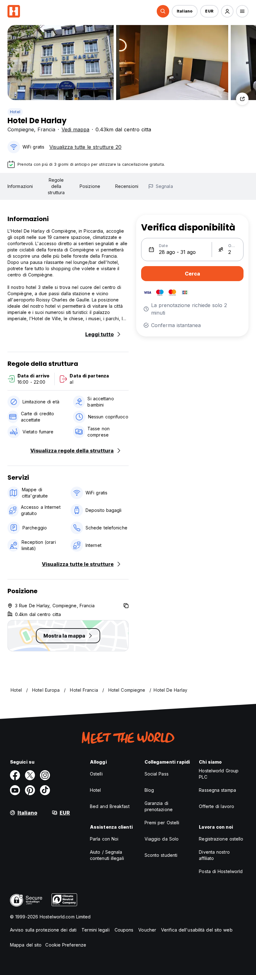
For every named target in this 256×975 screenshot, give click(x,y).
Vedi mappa (75, 129)
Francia (46, 129)
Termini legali (95, 929)
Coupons (124, 929)
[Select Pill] (163, 11)
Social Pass (157, 773)
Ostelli (96, 773)
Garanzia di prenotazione (159, 806)
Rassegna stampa (217, 790)
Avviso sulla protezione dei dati (43, 929)
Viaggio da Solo (162, 838)
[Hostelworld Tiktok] (45, 790)
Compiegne (20, 129)
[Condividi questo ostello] (242, 99)
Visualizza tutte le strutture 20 (85, 147)
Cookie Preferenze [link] (65, 944)
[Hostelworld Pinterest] (30, 790)
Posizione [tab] (90, 186)
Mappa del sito (26, 944)
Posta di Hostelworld (221, 871)
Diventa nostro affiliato (214, 855)
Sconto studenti (161, 855)
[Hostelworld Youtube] (15, 790)
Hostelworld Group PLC (219, 774)
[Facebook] (15, 775)
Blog (149, 790)
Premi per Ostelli (162, 822)
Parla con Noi (104, 838)
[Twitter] (30, 775)
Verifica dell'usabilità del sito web (197, 929)
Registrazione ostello (221, 838)
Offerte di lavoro (216, 806)
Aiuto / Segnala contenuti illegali (107, 855)
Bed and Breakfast (110, 806)
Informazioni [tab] (20, 186)
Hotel (15, 111)
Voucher (147, 929)
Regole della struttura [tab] (56, 186)
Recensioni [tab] (126, 186)
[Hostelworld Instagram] (45, 775)
